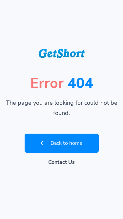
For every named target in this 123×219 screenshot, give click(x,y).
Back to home (66, 143)
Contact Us (61, 162)
